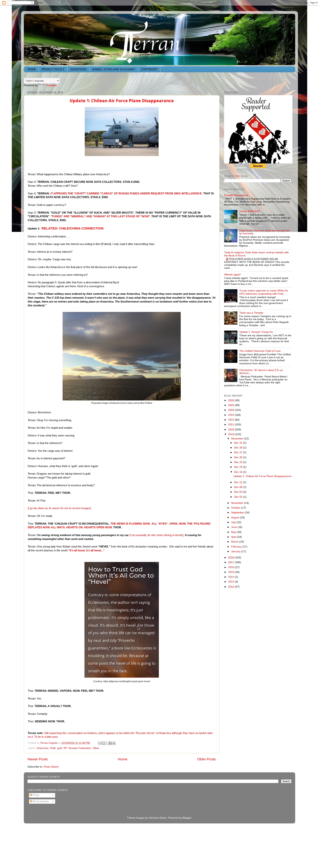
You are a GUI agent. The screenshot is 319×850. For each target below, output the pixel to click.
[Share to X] (107, 743)
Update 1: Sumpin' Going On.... (257, 332)
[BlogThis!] (103, 743)
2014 (231, 577)
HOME (31, 69)
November (237, 503)
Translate (51, 85)
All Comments (40, 801)
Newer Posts (38, 759)
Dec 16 (238, 472)
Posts (35, 795)
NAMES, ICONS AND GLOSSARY (113, 69)
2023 (231, 415)
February (237, 546)
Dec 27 (238, 452)
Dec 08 (238, 487)
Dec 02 (238, 496)
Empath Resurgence (236, 195)
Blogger (187, 817)
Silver (96, 748)
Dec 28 (238, 447)
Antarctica (42, 748)
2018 (231, 557)
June (234, 527)
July (233, 522)
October (236, 507)
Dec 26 (238, 457)
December (237, 438)
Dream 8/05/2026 (249, 211)
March (235, 541)
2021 (231, 424)
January (236, 551)
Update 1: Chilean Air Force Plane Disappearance (122, 100)
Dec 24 (238, 462)
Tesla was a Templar (251, 312)
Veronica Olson (158, 817)
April (234, 536)
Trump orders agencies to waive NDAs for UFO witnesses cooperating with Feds (263, 292)
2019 (231, 434)
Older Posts (206, 759)
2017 (231, 562)
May (234, 532)
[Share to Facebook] (110, 743)
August (235, 517)
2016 (231, 567)
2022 (231, 419)
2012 (231, 586)
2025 (231, 405)
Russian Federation (79, 748)
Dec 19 (238, 467)
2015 (231, 572)
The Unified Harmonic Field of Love (260, 351)
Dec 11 (238, 482)
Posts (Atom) (51, 766)
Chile (53, 748)
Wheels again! (232, 274)
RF (65, 748)
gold (59, 748)
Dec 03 (238, 491)
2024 (231, 410)
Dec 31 (238, 442)
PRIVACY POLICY (53, 69)
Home (122, 759)
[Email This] (100, 743)
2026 (231, 400)
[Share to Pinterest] (114, 743)
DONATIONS (78, 69)
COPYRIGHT (149, 69)
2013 (231, 581)
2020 (231, 429)
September (238, 512)
